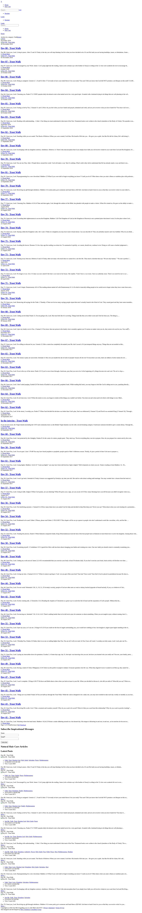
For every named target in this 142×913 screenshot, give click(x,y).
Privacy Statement (49, 908)
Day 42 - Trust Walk (11, 596)
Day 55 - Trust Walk (11, 623)
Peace (37, 760)
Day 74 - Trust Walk (11, 227)
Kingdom (15, 791)
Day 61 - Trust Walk (11, 461)
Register (7, 13)
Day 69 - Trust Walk (11, 325)
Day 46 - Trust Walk (11, 570)
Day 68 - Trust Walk (11, 311)
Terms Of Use (60, 908)
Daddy (21, 791)
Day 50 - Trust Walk (11, 543)
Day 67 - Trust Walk (11, 340)
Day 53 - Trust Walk (11, 637)
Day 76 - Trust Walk (11, 214)
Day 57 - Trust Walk (11, 487)
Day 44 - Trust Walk (11, 583)
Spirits (17, 775)
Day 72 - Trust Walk (11, 269)
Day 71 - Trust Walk (11, 283)
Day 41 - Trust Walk (11, 717)
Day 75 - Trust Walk (11, 241)
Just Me (7, 821)
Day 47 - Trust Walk (11, 677)
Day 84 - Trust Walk (11, 90)
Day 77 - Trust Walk (11, 199)
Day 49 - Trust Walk (11, 663)
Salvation (31, 760)
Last (24, 725)
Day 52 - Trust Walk (11, 529)
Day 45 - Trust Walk (11, 690)
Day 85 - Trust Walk (11, 103)
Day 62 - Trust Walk (11, 407)
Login (2, 17)
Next (21, 725)
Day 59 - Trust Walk (11, 474)
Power (33, 852)
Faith (6, 760)
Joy (10, 775)
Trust (10, 760)
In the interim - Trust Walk (14, 420)
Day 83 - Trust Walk (11, 117)
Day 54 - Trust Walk (11, 516)
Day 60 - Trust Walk (11, 434)
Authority (27, 852)
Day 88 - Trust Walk (11, 48)
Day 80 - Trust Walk (11, 145)
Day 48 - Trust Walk (11, 556)
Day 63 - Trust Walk (11, 367)
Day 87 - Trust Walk (11, 61)
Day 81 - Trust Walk (11, 172)
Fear (44, 852)
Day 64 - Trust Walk (11, 394)
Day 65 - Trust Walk (11, 353)
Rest (56, 852)
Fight (48, 852)
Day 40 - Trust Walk (11, 610)
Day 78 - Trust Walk (11, 159)
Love (14, 867)
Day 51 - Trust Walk (11, 650)
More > (3, 769)
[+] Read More (5, 54)
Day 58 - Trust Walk (11, 447)
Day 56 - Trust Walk (11, 503)
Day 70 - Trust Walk (11, 298)
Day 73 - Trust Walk (11, 254)
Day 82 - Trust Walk (11, 132)
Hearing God (16, 760)
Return (19, 37)
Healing (70, 852)
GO (20, 10)
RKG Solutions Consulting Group (30, 909)
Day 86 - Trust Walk (11, 77)
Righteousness (44, 760)
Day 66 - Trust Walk (11, 380)
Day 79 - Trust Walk (11, 185)
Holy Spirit (24, 760)
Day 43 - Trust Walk (11, 704)
